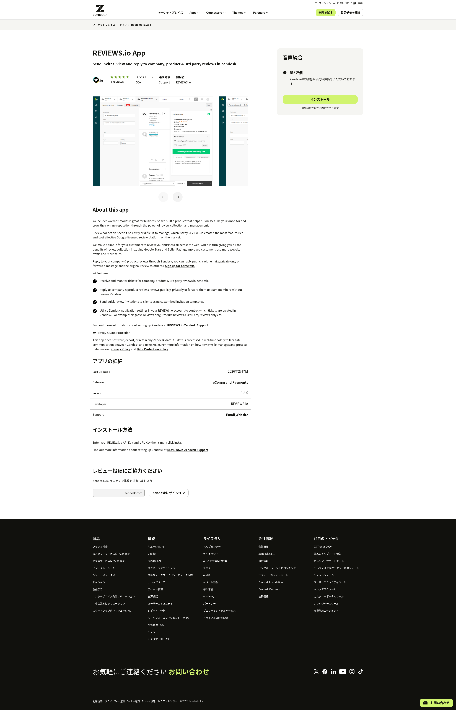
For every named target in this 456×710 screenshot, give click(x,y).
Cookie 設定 (149, 701)
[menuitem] (358, 3)
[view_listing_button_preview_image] (153, 141)
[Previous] (163, 197)
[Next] (178, 197)
